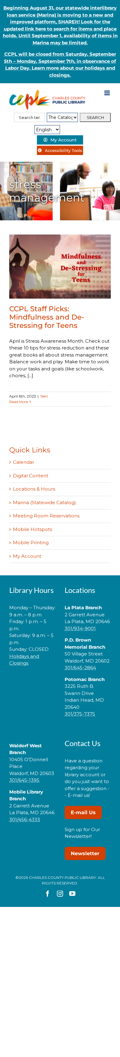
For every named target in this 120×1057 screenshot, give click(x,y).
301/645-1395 (24, 780)
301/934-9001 (80, 628)
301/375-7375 (80, 714)
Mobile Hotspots (32, 529)
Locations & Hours (34, 489)
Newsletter (85, 853)
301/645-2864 (80, 668)
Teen (44, 396)
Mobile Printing (31, 542)
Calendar (23, 462)
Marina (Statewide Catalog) (44, 502)
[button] (32, 682)
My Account (27, 556)
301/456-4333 (24, 819)
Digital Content (30, 476)
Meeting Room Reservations (46, 516)
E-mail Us (83, 812)
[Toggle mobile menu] (107, 93)
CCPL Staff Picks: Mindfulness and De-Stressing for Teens (46, 317)
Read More (18, 401)
